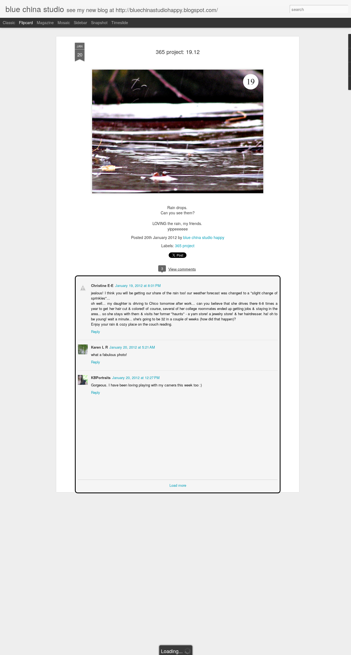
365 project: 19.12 (178, 52)
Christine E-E (101, 284)
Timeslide (119, 22)
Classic (9, 22)
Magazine (45, 22)
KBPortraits (100, 377)
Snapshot (99, 22)
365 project (184, 245)
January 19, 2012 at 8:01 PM (137, 284)
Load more (177, 484)
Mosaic (64, 22)
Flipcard (26, 22)
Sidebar (80, 22)
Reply (95, 331)
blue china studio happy (203, 237)
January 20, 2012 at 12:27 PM (135, 377)
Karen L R (98, 346)
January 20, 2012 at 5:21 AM (131, 346)
